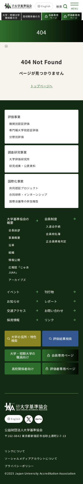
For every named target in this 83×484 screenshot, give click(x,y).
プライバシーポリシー (19, 466)
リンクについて (15, 451)
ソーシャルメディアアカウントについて (31, 458)
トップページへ (41, 86)
